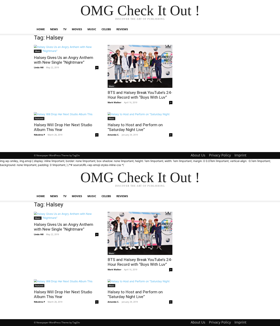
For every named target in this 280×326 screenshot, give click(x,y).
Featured (39, 118)
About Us (198, 155)
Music (91, 29)
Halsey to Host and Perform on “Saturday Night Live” (135, 127)
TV (64, 29)
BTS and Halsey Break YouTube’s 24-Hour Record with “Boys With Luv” (140, 95)
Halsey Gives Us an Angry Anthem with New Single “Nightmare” (63, 60)
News (54, 29)
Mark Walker (114, 102)
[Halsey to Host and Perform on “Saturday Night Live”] (140, 116)
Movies (77, 29)
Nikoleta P (39, 134)
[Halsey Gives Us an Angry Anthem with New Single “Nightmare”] (66, 49)
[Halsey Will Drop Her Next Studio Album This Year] (66, 116)
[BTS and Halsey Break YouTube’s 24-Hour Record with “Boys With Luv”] (140, 66)
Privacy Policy (220, 155)
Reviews (122, 29)
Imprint (240, 155)
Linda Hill (38, 67)
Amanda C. (113, 134)
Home (41, 29)
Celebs (106, 29)
